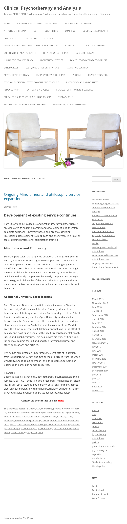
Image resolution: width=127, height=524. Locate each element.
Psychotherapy (45, 428)
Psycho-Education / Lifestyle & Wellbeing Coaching (31, 82)
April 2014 (97, 386)
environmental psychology (28, 420)
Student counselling (102, 462)
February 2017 (99, 326)
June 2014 (97, 378)
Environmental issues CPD (105, 255)
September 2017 (100, 314)
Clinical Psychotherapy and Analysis (42, 8)
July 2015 (96, 346)
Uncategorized (99, 466)
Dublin (95, 243)
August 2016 (98, 330)
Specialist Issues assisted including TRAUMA (27, 97)
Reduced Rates (12, 89)
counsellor (39, 416)
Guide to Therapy (85, 53)
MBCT (13, 424)
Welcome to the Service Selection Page (25, 104)
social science (53, 412)
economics (97, 422)
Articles (31, 408)
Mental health (23, 424)
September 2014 (100, 370)
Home (7, 23)
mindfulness (68, 408)
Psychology (14, 428)
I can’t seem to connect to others (88, 60)
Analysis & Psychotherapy (79, 23)
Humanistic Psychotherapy (18, 60)
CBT (36, 31)
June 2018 (97, 307)
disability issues (64, 416)
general (57, 408)
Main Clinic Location (77, 67)
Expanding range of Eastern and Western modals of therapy (105, 207)
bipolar (7, 416)
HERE (60, 400)
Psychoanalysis (59, 424)
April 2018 (97, 310)
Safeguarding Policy (38, 89)
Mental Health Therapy (16, 75)
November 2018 (100, 303)
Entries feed (98, 490)
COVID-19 (48, 38)
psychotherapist (29, 428)
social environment (63, 428)
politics (47, 424)
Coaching (70, 31)
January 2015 (98, 362)
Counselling (30, 38)
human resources (58, 420)
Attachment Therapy (15, 31)
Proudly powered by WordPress (18, 518)
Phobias (77, 75)
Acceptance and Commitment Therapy (37, 23)
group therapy (99, 430)
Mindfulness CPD (100, 259)
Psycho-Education (98, 75)
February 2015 (99, 358)
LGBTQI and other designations (42, 67)
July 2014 (96, 374)
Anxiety (75, 412)
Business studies (20, 416)
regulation (97, 454)
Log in (95, 486)
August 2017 (98, 318)
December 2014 (99, 366)
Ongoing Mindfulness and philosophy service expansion (42, 196)
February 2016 (99, 338)
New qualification (100, 199)
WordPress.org (99, 497)
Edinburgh (9, 420)
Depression (50, 416)
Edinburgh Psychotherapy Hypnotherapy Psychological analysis (39, 45)
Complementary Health (95, 31)
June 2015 (97, 350)
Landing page (11, 67)
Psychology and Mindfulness (82, 82)
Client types (51, 31)
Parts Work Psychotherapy (50, 75)
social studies (17, 432)
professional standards (18, 412)
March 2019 (98, 299)
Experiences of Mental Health (20, 53)
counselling (46, 408)
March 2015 (98, 354)
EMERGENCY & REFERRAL (93, 45)
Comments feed (100, 494)
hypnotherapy (99, 434)
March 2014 (98, 390)
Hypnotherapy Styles (51, 60)
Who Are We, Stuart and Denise (69, 104)
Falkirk (45, 420)
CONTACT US (10, 38)
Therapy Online (66, 97)
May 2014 (97, 382)
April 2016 (97, 334)
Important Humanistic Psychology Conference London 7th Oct (103, 235)
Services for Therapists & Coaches (74, 89)
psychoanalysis (38, 412)
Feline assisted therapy (55, 53)
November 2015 (100, 342)
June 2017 (97, 322)
